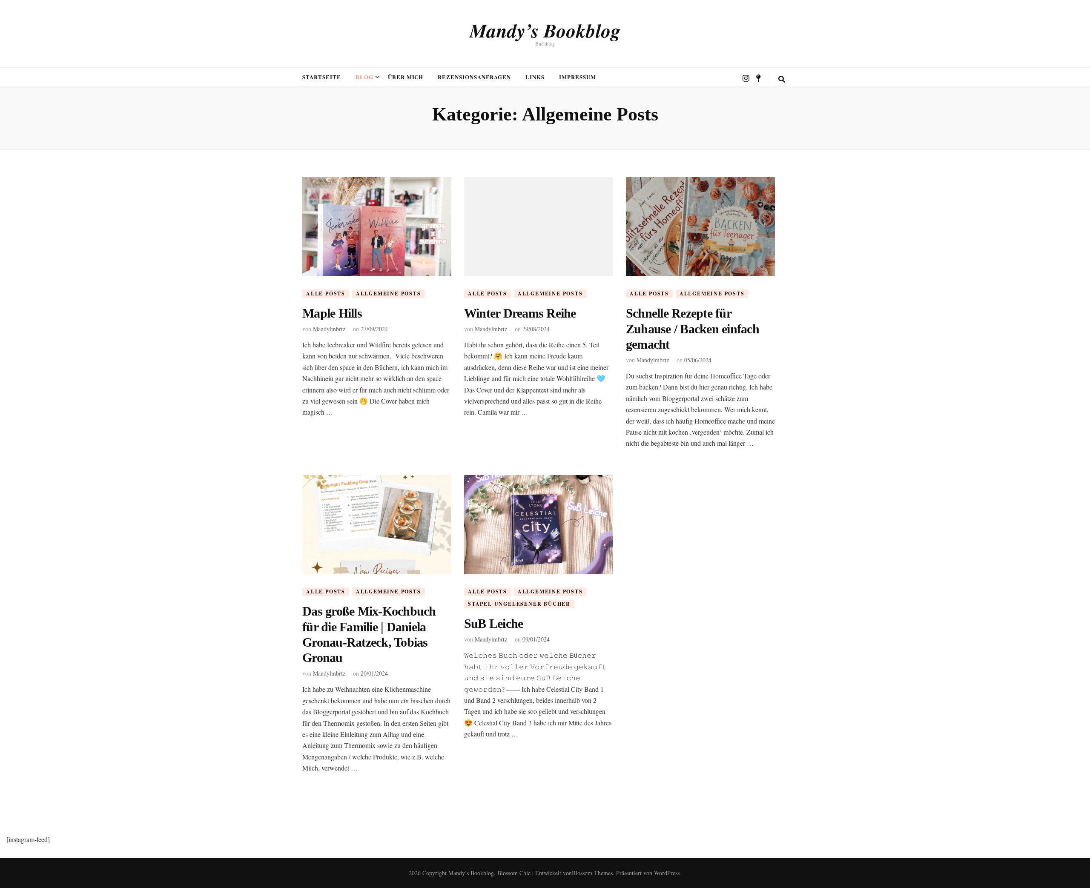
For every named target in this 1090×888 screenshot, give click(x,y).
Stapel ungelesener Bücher (519, 603)
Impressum (577, 77)
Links (535, 77)
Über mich (406, 77)
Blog (364, 77)
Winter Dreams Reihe (520, 313)
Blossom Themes (592, 873)
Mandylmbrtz (329, 329)
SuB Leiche (493, 623)
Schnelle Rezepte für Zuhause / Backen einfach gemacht (692, 328)
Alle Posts (325, 293)
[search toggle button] (781, 79)
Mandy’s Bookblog (545, 30)
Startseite (321, 77)
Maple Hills (332, 313)
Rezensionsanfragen (474, 77)
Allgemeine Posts (388, 293)
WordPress (667, 873)
